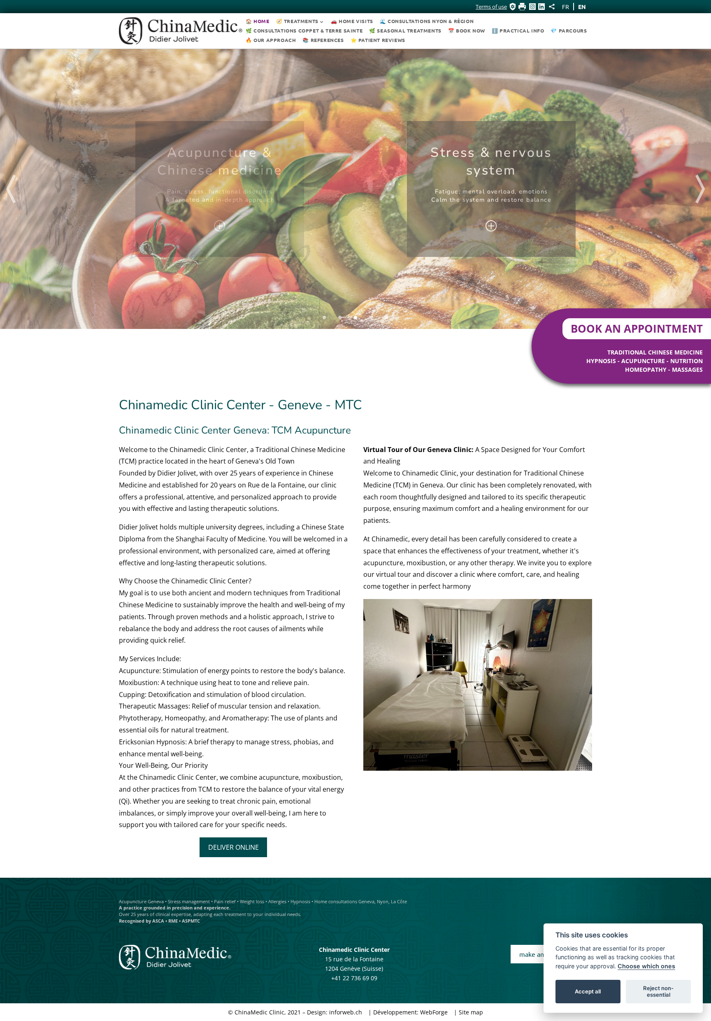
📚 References (323, 40)
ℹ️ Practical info (518, 30)
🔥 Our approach (271, 40)
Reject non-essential (658, 991)
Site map (471, 1012)
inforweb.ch (345, 1012)
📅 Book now (466, 30)
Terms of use (491, 6)
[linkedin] (541, 6)
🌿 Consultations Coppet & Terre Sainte (304, 30)
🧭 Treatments (297, 21)
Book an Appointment (637, 329)
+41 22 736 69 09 (354, 978)
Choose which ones (646, 966)
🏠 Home (258, 21)
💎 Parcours (569, 30)
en (582, 6)
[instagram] (532, 6)
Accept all (588, 991)
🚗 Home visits (352, 21)
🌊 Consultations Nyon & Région (427, 21)
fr (565, 6)
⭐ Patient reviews (378, 40)
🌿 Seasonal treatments (405, 30)
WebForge (434, 1012)
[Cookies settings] (512, 6)
